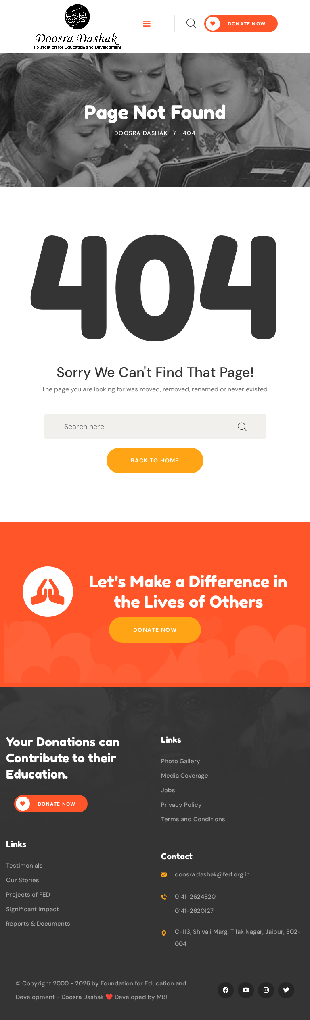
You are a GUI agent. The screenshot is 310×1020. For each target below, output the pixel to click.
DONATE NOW (246, 24)
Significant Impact (32, 909)
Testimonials (24, 866)
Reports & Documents (38, 924)
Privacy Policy (181, 805)
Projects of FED (28, 895)
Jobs (168, 790)
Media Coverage (184, 776)
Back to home (155, 460)
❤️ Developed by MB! (136, 997)
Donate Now (155, 629)
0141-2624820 (195, 897)
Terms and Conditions (193, 819)
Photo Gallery (180, 761)
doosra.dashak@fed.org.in (212, 874)
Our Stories (22, 880)
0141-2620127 (194, 911)
